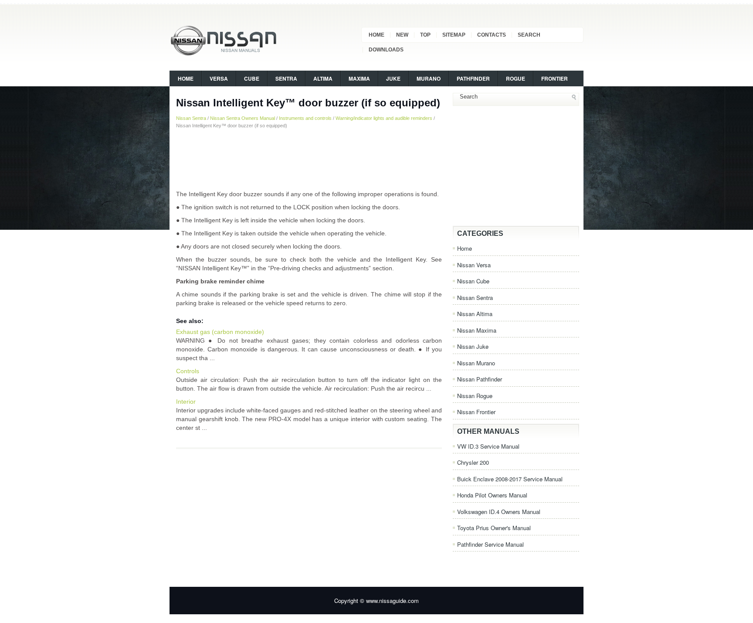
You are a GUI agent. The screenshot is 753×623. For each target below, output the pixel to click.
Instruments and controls (305, 118)
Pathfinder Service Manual (490, 544)
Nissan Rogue (474, 396)
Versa (219, 78)
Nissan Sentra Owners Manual (242, 118)
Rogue (515, 78)
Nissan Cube (473, 281)
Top (425, 35)
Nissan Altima (474, 314)
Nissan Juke (472, 346)
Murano (429, 78)
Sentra (286, 78)
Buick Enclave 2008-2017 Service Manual (510, 479)
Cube (251, 78)
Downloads (386, 50)
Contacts (491, 35)
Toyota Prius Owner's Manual (494, 528)
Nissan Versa (474, 265)
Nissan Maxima (476, 330)
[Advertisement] (309, 159)
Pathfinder (473, 78)
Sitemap (453, 35)
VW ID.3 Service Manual (488, 446)
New (402, 35)
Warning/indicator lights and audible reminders (384, 118)
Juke (393, 78)
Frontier (554, 78)
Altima (322, 78)
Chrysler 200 (473, 462)
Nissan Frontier (476, 412)
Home (376, 35)
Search (529, 35)
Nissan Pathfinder (479, 379)
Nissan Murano (476, 363)
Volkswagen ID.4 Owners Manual (498, 511)
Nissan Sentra (191, 118)
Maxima (359, 78)
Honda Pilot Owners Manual (492, 495)
